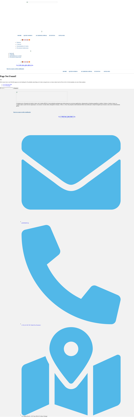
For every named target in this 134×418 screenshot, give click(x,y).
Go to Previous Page (7, 84)
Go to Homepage (6, 85)
